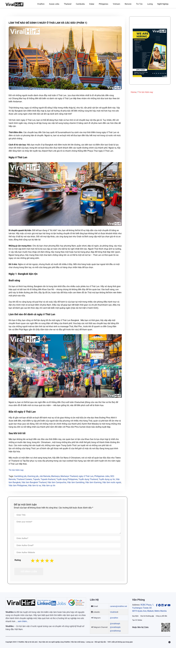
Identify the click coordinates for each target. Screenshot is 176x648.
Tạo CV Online (137, 620)
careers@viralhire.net (118, 606)
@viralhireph (115, 624)
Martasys (55, 476)
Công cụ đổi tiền (161, 616)
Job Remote (44, 476)
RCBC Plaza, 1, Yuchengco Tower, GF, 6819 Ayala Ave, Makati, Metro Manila (149, 608)
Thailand (67, 4)
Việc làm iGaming (93, 482)
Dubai (91, 4)
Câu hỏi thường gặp (147, 616)
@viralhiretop (115, 631)
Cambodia (80, 4)
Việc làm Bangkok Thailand (34, 482)
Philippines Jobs (101, 476)
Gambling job (20, 476)
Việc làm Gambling (75, 482)
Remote (128, 4)
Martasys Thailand (69, 476)
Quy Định (135, 616)
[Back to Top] (169, 642)
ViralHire (113, 612)
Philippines (103, 4)
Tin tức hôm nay (145, 92)
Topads (36, 479)
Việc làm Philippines (18, 485)
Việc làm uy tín (48, 485)
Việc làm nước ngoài (111, 482)
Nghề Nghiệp (162, 4)
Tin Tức (139, 4)
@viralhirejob (115, 627)
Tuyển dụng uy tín (107, 479)
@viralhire (114, 618)
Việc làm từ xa (34, 485)
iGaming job (32, 476)
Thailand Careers (24, 479)
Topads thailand (48, 479)
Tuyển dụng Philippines (67, 479)
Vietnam (116, 4)
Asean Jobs (54, 4)
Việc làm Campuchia (56, 482)
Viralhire (40, 4)
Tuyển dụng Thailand (88, 479)
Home (133, 92)
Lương (150, 4)
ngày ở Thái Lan (86, 476)
